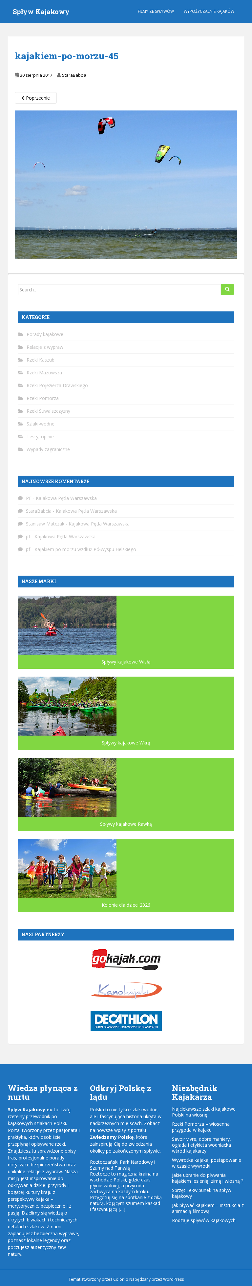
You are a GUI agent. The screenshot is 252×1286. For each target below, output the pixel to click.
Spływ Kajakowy (41, 11)
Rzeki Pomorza (43, 398)
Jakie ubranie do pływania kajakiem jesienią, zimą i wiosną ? (207, 1178)
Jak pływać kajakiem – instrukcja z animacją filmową (208, 1208)
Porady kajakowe (45, 334)
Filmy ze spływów (156, 11)
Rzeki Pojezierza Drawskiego (57, 385)
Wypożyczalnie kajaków (209, 11)
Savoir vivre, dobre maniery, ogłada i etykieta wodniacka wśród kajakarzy (201, 1145)
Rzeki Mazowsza (44, 372)
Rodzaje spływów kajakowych (204, 1220)
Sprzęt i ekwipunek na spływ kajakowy (201, 1193)
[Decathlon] (126, 1020)
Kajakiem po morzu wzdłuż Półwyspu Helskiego (85, 549)
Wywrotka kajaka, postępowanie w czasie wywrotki (206, 1163)
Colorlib (120, 1279)
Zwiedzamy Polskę (112, 1137)
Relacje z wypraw (45, 347)
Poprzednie (37, 98)
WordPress (173, 1279)
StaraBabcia (74, 75)
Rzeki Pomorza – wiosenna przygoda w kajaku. (201, 1127)
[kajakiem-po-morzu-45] (126, 184)
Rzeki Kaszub (40, 360)
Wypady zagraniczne (48, 449)
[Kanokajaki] (126, 990)
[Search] (227, 289)
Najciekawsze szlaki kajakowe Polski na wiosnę (204, 1112)
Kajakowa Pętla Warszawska (66, 498)
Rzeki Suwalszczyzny (48, 411)
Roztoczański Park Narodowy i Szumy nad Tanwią (122, 1165)
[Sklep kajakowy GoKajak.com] (126, 959)
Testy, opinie (40, 436)
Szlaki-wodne (40, 424)
